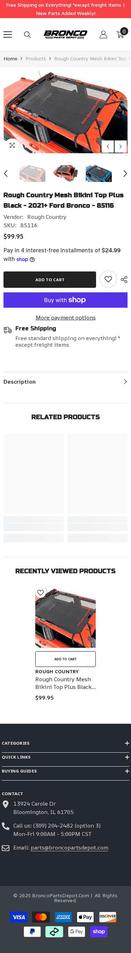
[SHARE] (122, 279)
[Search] (27, 35)
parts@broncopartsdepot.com (69, 847)
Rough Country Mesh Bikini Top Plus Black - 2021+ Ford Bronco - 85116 (65, 683)
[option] (65, 112)
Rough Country (47, 217)
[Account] (103, 34)
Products (36, 58)
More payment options (66, 317)
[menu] (7, 34)
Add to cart (50, 280)
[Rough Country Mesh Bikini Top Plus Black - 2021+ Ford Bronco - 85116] (65, 617)
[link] (108, 279)
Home (10, 58)
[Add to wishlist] (40, 592)
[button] (108, 146)
